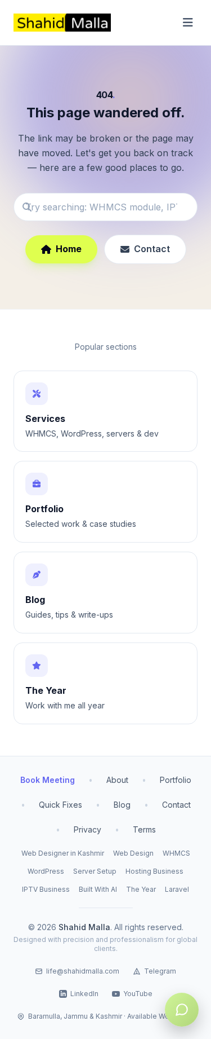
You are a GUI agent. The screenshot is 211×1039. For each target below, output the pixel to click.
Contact (152, 248)
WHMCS (176, 853)
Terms (144, 829)
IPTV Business (46, 889)
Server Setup (94, 871)
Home (69, 248)
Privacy (87, 829)
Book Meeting (47, 780)
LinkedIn (84, 993)
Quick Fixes (60, 804)
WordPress (46, 871)
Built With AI (98, 889)
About (117, 780)
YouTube (137, 993)
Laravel (177, 889)
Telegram (160, 971)
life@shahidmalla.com (82, 971)
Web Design (133, 853)
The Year (141, 889)
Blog (122, 804)
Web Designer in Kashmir (62, 853)
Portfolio (175, 780)
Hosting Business (154, 871)
